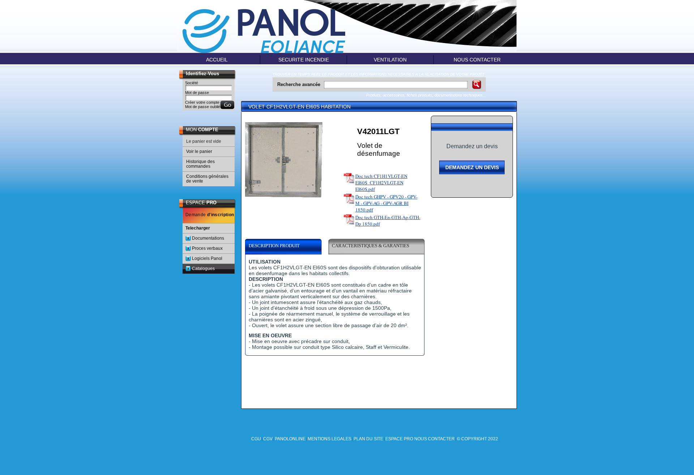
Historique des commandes (200, 164)
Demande (209, 214)
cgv (268, 438)
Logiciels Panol (207, 258)
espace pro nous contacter (420, 438)
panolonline (290, 438)
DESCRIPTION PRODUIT (274, 245)
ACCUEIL (217, 60)
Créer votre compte (202, 102)
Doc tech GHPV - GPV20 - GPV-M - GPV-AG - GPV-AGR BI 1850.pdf (386, 203)
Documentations (208, 238)
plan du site (368, 438)
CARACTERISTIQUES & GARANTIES (370, 245)
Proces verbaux (207, 248)
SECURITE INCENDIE (303, 60)
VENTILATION (390, 60)
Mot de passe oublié (202, 106)
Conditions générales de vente (207, 179)
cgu (256, 438)
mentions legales (329, 438)
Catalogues (203, 268)
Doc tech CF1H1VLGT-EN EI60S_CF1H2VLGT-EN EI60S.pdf (381, 182)
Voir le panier (199, 151)
